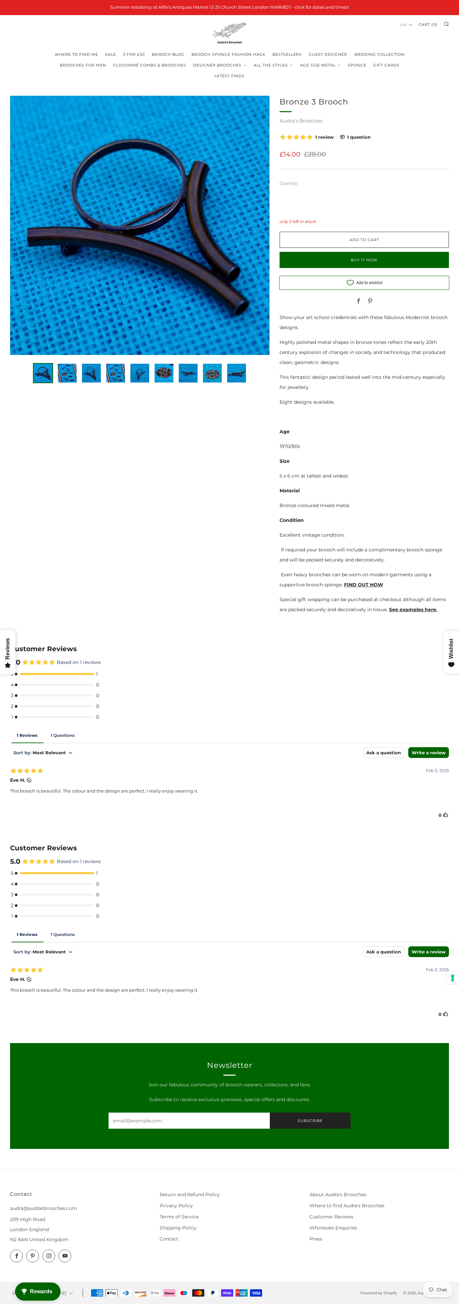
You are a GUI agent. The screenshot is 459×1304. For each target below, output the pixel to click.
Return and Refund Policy (190, 1194)
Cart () (428, 24)
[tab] (43, 373)
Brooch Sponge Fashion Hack (228, 54)
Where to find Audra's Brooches (346, 1206)
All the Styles (271, 65)
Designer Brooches (217, 65)
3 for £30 (134, 54)
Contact (169, 1239)
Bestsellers (287, 54)
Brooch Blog (168, 54)
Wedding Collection (379, 54)
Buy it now (364, 260)
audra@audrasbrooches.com (43, 1208)
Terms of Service (179, 1217)
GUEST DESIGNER (328, 54)
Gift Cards (386, 65)
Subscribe (310, 1120)
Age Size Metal (318, 65)
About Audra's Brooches (337, 1194)
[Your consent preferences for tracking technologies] (452, 978)
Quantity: (289, 183)
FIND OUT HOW (363, 585)
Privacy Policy (176, 1206)
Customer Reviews (331, 1217)
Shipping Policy (178, 1228)
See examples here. (413, 609)
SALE (110, 54)
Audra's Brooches (301, 121)
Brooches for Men (83, 65)
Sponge (357, 65)
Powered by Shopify (378, 1293)
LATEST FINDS (229, 76)
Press (315, 1239)
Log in (406, 25)
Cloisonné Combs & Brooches (149, 65)
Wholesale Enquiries (333, 1228)
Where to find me (76, 54)
